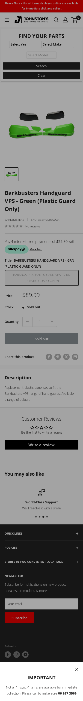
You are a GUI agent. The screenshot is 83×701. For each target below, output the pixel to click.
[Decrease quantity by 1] (27, 322)
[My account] (65, 19)
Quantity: (12, 321)
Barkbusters (14, 219)
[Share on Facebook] (49, 357)
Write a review (41, 444)
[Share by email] (75, 357)
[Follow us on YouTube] (25, 654)
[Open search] (56, 19)
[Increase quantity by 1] (52, 322)
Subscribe (19, 617)
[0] (74, 20)
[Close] (76, 669)
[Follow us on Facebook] (8, 654)
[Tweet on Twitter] (66, 357)
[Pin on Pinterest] (57, 357)
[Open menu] (7, 20)
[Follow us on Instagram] (16, 654)
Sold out (41, 339)
